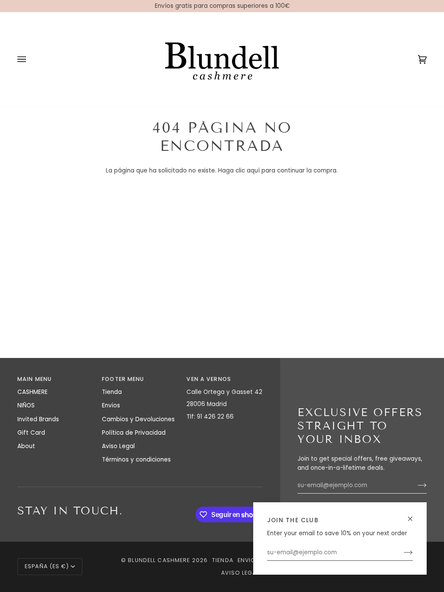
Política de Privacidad (134, 433)
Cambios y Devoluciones (138, 419)
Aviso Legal (118, 446)
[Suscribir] (401, 552)
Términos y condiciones (136, 459)
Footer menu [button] (123, 379)
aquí (253, 170)
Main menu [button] (34, 379)
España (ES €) (47, 566)
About (26, 446)
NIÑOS (26, 405)
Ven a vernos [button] (208, 379)
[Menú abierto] (30, 59)
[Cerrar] (414, 515)
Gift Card (31, 433)
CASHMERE (32, 392)
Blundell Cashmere (159, 560)
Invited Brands (38, 419)
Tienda (112, 392)
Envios (111, 405)
